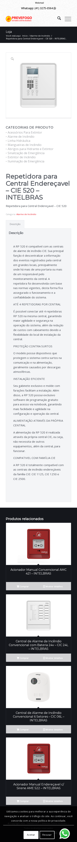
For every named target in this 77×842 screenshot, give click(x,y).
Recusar (47, 834)
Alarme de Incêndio (21, 136)
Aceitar (31, 834)
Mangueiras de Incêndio (24, 145)
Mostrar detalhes (54, 586)
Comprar (24, 586)
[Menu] (66, 18)
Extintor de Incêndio (22, 157)
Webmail (39, 2)
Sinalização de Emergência (26, 153)
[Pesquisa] (57, 18)
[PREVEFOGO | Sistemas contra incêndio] (32, 18)
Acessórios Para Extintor (25, 132)
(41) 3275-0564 (45, 8)
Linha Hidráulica (19, 141)
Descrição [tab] (15, 224)
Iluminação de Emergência (26, 161)
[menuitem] (39, 3)
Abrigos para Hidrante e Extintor (30, 149)
